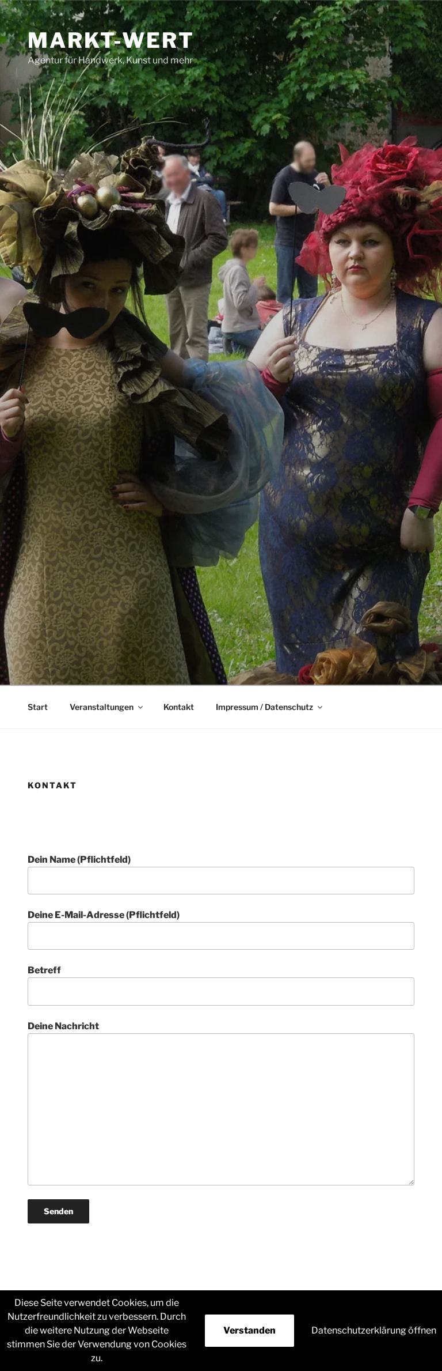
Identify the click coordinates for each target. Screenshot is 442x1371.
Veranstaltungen (102, 707)
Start (38, 707)
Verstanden (249, 1330)
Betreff (44, 970)
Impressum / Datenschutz (264, 707)
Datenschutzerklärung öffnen (373, 1330)
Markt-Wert (111, 40)
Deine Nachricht (63, 1026)
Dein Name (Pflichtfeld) (79, 859)
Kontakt (178, 707)
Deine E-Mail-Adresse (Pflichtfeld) (104, 914)
